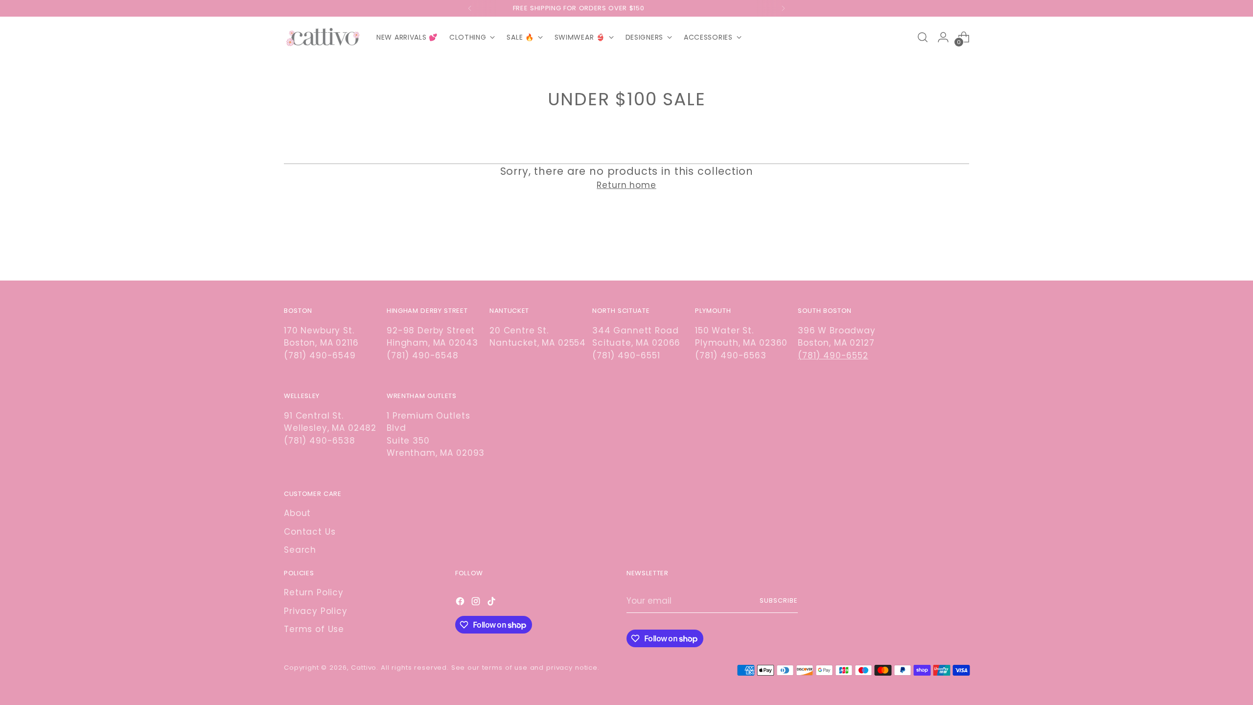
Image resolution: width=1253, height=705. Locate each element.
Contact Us (310, 532)
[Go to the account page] (943, 37)
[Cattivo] (323, 37)
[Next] (783, 8)
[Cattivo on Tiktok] (492, 603)
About (297, 513)
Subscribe (779, 600)
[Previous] (470, 8)
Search (300, 550)
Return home (626, 185)
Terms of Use (314, 629)
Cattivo (363, 667)
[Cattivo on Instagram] (477, 603)
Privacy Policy (316, 611)
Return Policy (314, 592)
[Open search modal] (922, 37)
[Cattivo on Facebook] (461, 603)
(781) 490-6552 (833, 355)
